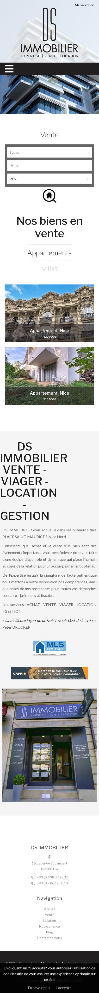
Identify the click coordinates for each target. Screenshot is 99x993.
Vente (49, 915)
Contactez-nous (49, 938)
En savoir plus (39, 987)
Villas (50, 268)
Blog (49, 932)
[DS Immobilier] (49, 57)
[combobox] (49, 165)
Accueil (49, 909)
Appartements (49, 252)
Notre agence (49, 926)
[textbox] (51, 165)
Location (49, 920)
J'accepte (63, 987)
